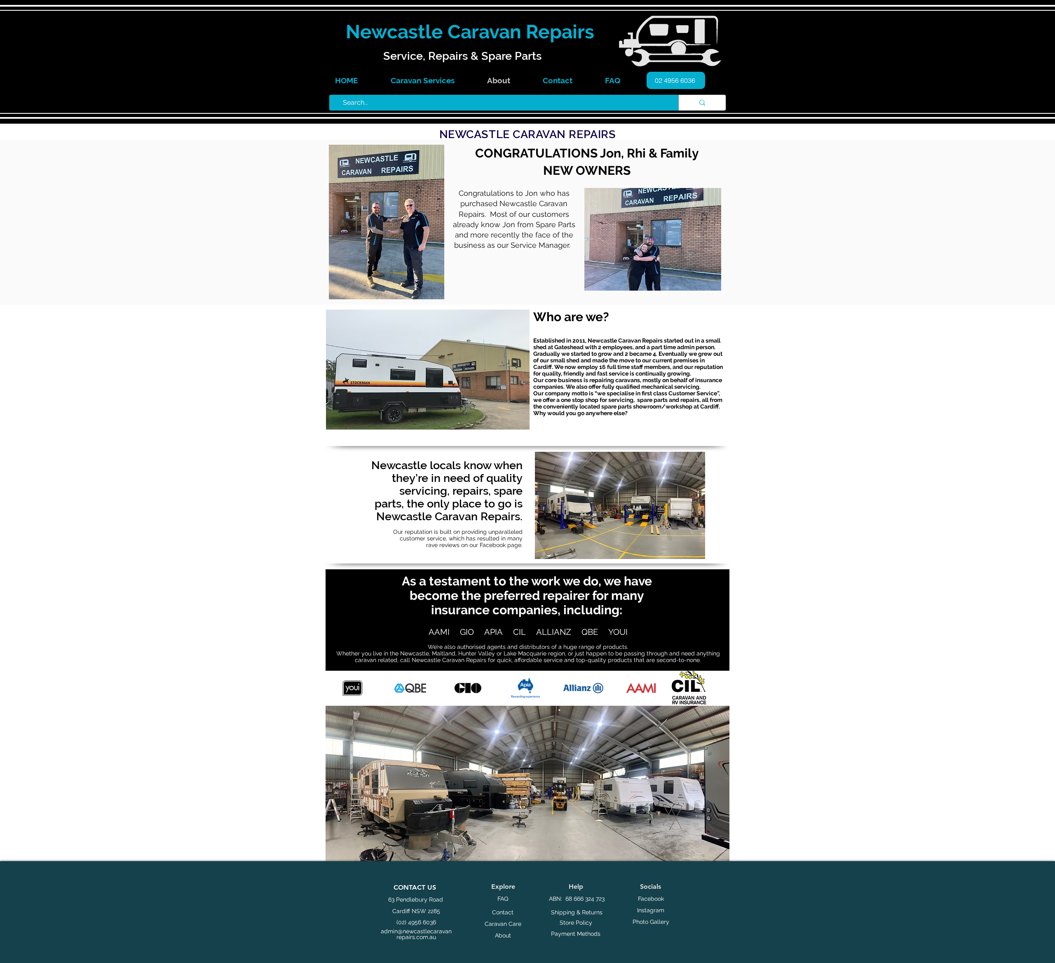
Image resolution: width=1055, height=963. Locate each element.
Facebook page (500, 545)
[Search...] (702, 102)
